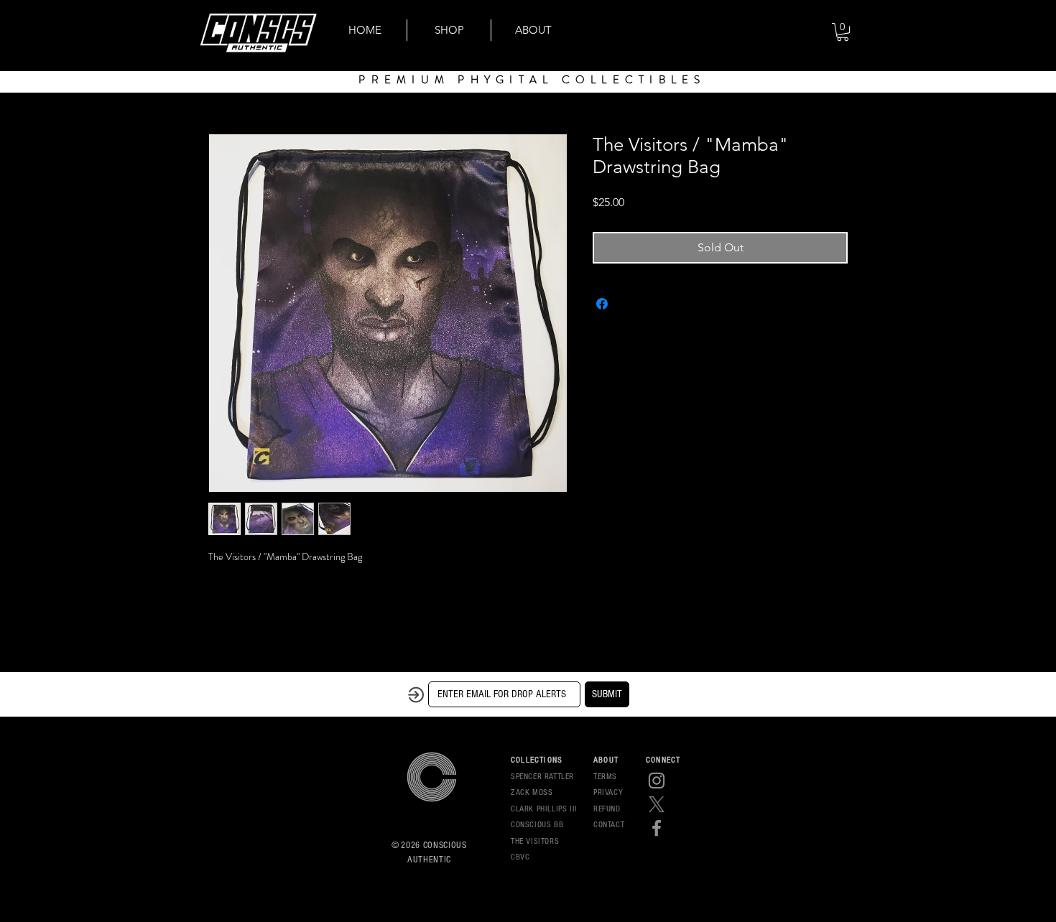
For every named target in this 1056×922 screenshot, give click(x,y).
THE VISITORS (535, 841)
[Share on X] (629, 303)
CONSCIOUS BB (537, 824)
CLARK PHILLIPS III (544, 809)
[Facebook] (656, 828)
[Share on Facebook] (602, 303)
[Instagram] (656, 780)
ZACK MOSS (531, 792)
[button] (842, 32)
